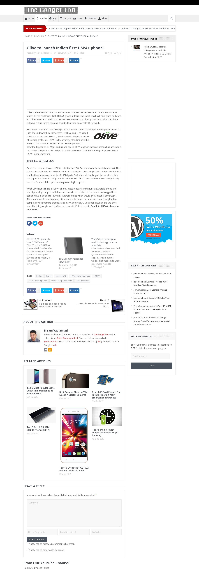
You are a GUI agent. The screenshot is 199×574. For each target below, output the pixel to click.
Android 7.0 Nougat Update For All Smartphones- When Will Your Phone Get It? (150, 28)
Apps (55, 18)
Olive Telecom (82, 280)
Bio (99, 341)
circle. (54, 345)
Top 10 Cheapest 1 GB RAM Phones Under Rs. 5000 (74, 469)
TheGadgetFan (101, 334)
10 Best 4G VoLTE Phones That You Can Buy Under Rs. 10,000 (152, 309)
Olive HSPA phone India (61, 280)
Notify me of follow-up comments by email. (52, 543)
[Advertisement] (74, 87)
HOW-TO (92, 18)
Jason (136, 273)
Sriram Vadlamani (44, 53)
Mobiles (43, 18)
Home (31, 18)
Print (110, 53)
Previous (47, 300)
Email (119, 53)
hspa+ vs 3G (61, 276)
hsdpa (39, 276)
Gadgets (67, 18)
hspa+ (49, 276)
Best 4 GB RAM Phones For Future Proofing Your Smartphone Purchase (106, 395)
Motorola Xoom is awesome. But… (92, 305)
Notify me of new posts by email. (46, 549)
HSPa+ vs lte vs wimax (80, 276)
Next (103, 300)
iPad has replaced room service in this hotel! (52, 305)
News (79, 18)
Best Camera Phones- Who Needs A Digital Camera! (73, 393)
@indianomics (51, 341)
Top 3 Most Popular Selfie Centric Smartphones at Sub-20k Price (72, 28)
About (104, 18)
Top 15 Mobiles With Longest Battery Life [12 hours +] (105, 432)
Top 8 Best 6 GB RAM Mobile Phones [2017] (38, 428)
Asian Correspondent (67, 338)
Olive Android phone (37, 280)
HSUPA (97, 276)
